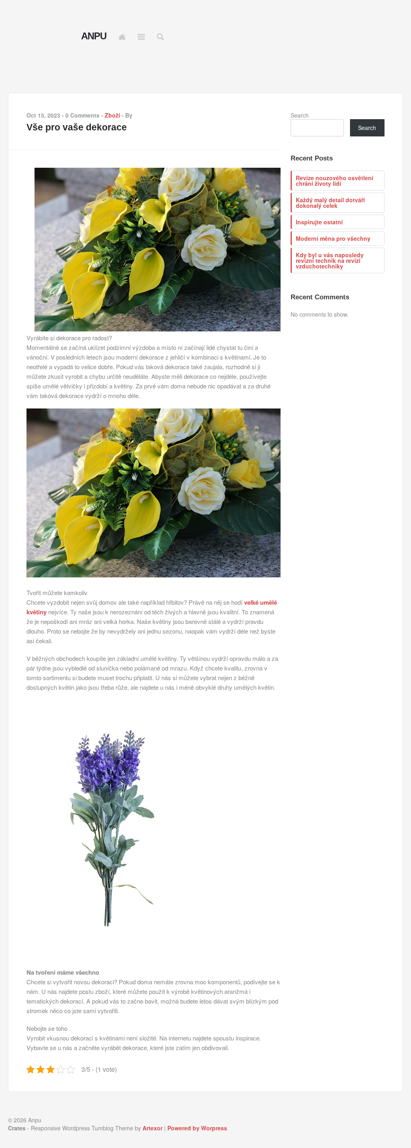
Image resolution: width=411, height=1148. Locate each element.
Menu (141, 37)
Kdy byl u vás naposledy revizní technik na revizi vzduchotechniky (330, 260)
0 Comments (82, 115)
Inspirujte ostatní (319, 222)
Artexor (152, 1128)
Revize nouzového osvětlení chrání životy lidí (334, 180)
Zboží (112, 115)
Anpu (93, 36)
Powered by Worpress (197, 1128)
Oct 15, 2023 (43, 115)
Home (122, 37)
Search (300, 115)
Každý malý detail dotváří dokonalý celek (330, 202)
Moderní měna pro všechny (333, 238)
